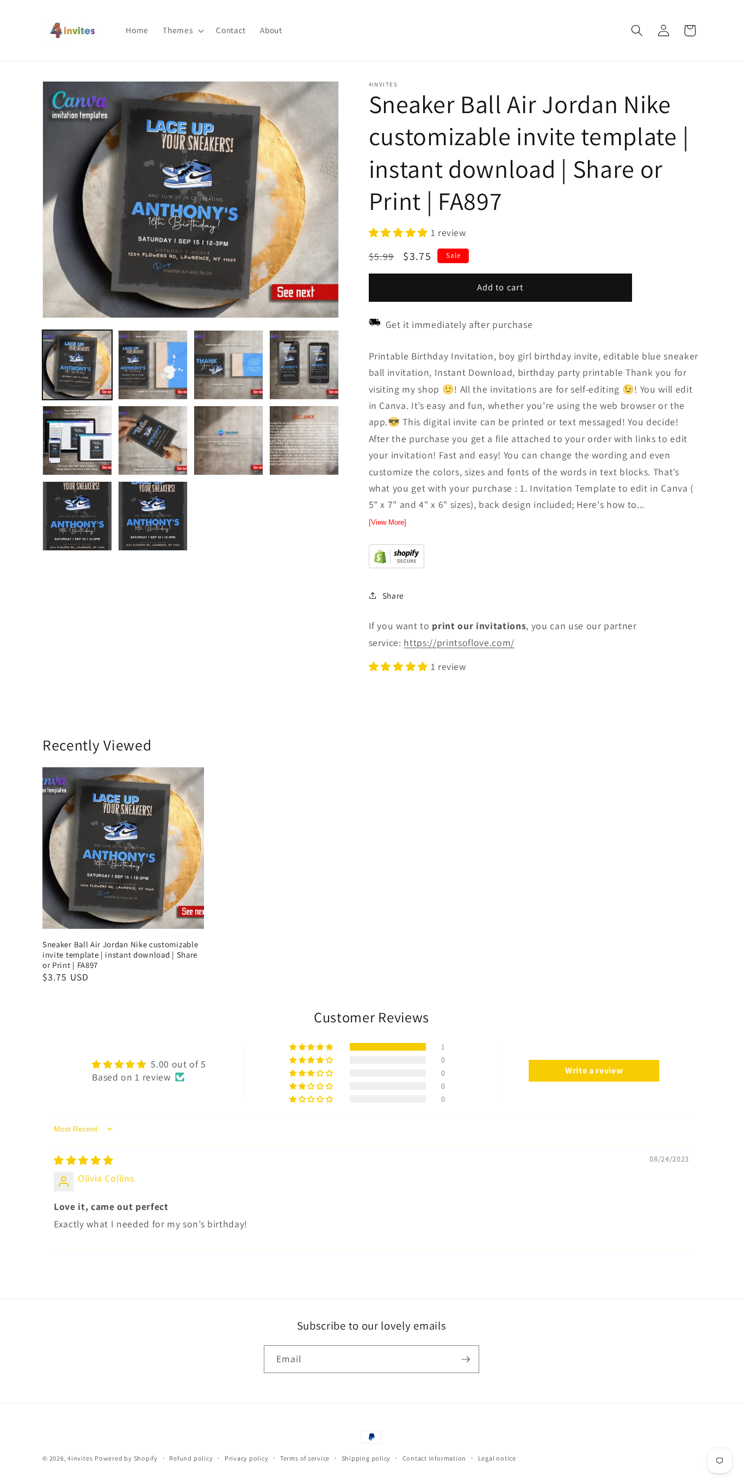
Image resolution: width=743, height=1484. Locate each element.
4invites (79, 1458)
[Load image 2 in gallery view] (153, 365)
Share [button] (393, 595)
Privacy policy (247, 1458)
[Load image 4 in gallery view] (304, 365)
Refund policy (191, 1458)
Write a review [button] (594, 1070)
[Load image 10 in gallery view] (153, 516)
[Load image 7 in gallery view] (228, 440)
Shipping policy (366, 1458)
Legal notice (497, 1458)
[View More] (387, 522)
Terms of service (305, 1458)
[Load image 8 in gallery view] (304, 440)
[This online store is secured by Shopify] (396, 564)
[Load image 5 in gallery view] (77, 440)
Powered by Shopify (126, 1458)
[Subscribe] (466, 1359)
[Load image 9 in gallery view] (77, 516)
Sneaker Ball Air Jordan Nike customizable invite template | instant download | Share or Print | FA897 (120, 954)
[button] (182, 30)
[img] (83, 1159)
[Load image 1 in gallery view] (77, 365)
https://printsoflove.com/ (459, 642)
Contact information (435, 1458)
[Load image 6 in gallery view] (153, 440)
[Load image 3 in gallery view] (228, 365)
